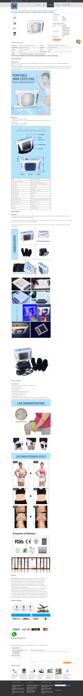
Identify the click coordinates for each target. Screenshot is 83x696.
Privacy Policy (20, 695)
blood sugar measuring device (19, 645)
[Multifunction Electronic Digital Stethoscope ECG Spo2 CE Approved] (15, 671)
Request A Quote (66, 4)
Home (38, 4)
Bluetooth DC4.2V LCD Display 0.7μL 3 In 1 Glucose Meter (67, 676)
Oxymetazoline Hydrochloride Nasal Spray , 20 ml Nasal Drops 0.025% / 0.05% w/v (47, 692)
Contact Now (55, 39)
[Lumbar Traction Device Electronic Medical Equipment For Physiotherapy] (41, 671)
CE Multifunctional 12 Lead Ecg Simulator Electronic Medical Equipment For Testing (24, 676)
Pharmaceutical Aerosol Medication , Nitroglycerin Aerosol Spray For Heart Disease (18, 689)
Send (68, 685)
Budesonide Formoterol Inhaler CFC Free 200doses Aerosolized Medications (18, 686)
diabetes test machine (43, 645)
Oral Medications (30, 682)
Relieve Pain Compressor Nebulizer (58, 675)
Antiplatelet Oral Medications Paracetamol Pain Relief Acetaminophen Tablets (31, 691)
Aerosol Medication (16, 682)
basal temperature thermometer (32, 645)
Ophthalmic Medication (46, 682)
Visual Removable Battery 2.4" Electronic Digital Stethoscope (32, 676)
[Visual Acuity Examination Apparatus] (50, 671)
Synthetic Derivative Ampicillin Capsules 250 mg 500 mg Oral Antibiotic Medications (32, 688)
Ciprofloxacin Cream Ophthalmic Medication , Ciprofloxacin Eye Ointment (46, 689)
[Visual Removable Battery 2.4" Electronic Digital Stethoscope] (32, 671)
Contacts (57, 4)
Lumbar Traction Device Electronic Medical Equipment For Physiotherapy (41, 676)
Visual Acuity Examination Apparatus (50, 675)
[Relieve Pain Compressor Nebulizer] (58, 671)
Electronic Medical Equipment (23, 10)
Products (50, 4)
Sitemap (59, 690)
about (44, 4)
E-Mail (56, 690)
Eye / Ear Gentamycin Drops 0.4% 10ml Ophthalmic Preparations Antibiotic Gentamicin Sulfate (47, 686)
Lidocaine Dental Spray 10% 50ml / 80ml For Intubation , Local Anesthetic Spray (18, 692)
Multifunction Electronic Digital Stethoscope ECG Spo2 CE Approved (15, 676)
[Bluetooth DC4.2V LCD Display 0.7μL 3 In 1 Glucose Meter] (67, 671)
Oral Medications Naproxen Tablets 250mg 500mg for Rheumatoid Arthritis (33, 685)
